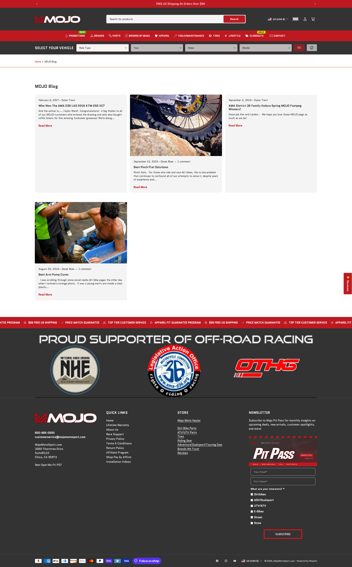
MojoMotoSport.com (284, 560)
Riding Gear (184, 441)
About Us (112, 430)
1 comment (183, 161)
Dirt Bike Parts (186, 428)
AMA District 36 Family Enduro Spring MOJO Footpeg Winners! (265, 107)
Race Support (115, 434)
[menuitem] (75, 35)
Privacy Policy (115, 439)
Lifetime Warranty (117, 425)
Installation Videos (118, 462)
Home (38, 61)
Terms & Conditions (119, 443)
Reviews (182, 453)
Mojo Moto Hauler (189, 421)
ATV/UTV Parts (187, 432)
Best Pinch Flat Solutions (151, 167)
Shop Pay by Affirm (118, 457)
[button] (295, 19)
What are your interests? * (268, 489)
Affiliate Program (117, 453)
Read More (45, 126)
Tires (180, 436)
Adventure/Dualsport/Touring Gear (199, 445)
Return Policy (115, 448)
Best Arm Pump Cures (53, 274)
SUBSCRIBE (283, 534)
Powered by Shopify (307, 560)
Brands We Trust (188, 449)
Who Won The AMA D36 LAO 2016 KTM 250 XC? (71, 106)
